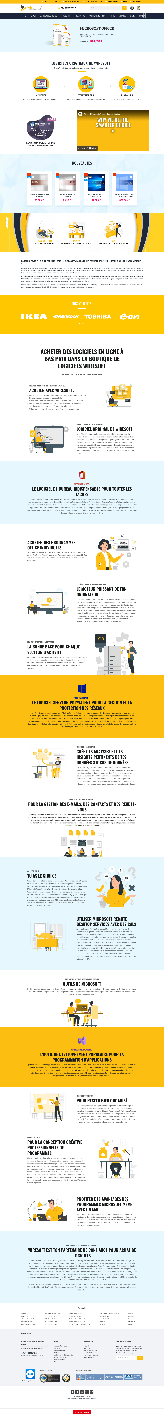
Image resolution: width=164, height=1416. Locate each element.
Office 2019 (24, 1316)
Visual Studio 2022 (104, 1316)
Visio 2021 (131, 1313)
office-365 (88, 1348)
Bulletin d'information (91, 1350)
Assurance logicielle (59, 1350)
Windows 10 (131, 1321)
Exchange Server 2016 (75, 1316)
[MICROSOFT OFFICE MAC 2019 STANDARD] (39, 182)
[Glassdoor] (82, 1392)
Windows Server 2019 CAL (53, 1313)
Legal (87, 1346)
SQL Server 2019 (50, 1319)
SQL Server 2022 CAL (51, 1321)
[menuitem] (111, 2)
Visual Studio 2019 (104, 1319)
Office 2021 (24, 1313)
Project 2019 (102, 1324)
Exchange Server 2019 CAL (77, 1319)
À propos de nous (90, 1353)
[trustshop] (66, 1378)
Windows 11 (131, 1319)
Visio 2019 (131, 1316)
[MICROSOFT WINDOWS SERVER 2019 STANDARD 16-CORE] (124, 182)
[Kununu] (87, 1392)
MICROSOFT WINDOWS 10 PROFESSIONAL (96, 195)
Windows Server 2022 (27, 1319)
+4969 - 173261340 (29, 1353)
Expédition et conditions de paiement (64, 1355)
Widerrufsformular (59, 1359)
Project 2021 (102, 1321)
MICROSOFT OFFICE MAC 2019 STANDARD (39, 195)
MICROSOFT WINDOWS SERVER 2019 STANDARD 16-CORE (124, 195)
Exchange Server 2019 (75, 1313)
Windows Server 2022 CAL (29, 1324)
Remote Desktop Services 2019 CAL (109, 1313)
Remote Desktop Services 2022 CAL (79, 1324)
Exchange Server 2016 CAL (77, 1321)
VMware (130, 1324)
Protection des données (92, 1355)
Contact (56, 1353)
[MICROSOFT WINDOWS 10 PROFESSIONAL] (96, 182)
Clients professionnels (60, 1346)
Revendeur (57, 1348)
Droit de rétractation (60, 1357)
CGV (55, 1362)
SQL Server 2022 (50, 1316)
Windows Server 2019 (27, 1321)
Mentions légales (90, 1357)
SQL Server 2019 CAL (51, 1324)
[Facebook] (72, 1392)
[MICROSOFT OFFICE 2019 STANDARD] (67, 182)
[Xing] (77, 1392)
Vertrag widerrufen (83, 1412)
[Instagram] (91, 1392)
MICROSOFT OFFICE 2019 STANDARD (68, 195)
